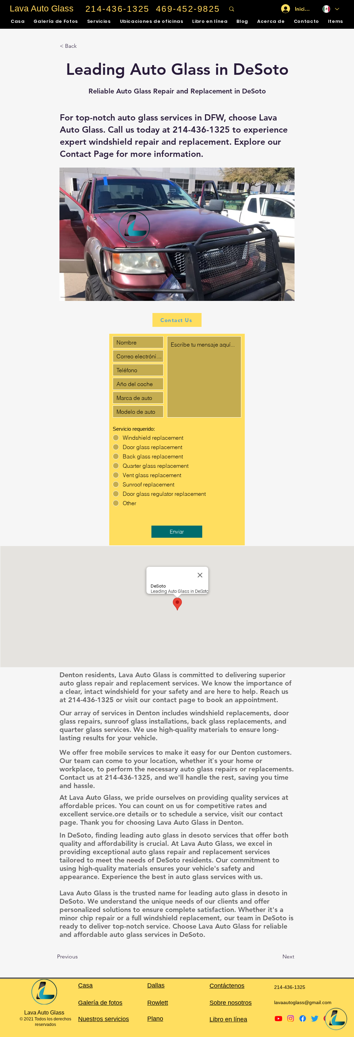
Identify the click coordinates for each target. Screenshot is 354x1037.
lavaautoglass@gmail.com (303, 1002)
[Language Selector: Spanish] (331, 9)
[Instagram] (290, 1018)
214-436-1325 (201, 129)
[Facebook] (302, 1018)
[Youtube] (278, 1018)
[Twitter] (314, 1018)
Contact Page (87, 154)
